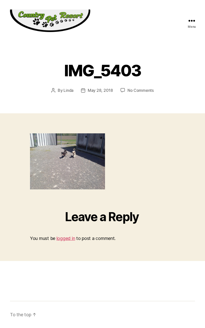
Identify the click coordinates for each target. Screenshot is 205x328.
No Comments (141, 90)
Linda (69, 90)
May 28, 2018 (100, 90)
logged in (65, 238)
